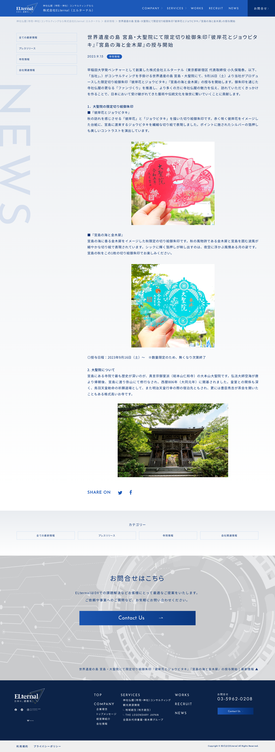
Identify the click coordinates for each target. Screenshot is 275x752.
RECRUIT (216, 8)
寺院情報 (114, 56)
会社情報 (102, 723)
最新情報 (109, 21)
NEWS (234, 8)
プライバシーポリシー (47, 746)
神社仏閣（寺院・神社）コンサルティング (147, 700)
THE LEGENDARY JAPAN (142, 714)
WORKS (197, 8)
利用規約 (22, 746)
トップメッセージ (106, 714)
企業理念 (102, 709)
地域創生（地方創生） (138, 710)
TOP (98, 695)
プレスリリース (27, 48)
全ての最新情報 (28, 37)
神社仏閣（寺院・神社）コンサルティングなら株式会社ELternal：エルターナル (58, 21)
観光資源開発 (131, 705)
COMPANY (151, 8)
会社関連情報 (27, 70)
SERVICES (175, 8)
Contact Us (234, 711)
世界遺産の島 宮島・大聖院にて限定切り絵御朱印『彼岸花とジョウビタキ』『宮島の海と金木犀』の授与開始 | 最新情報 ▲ (169, 669)
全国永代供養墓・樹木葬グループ (143, 719)
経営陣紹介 (103, 719)
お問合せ (260, 8)
